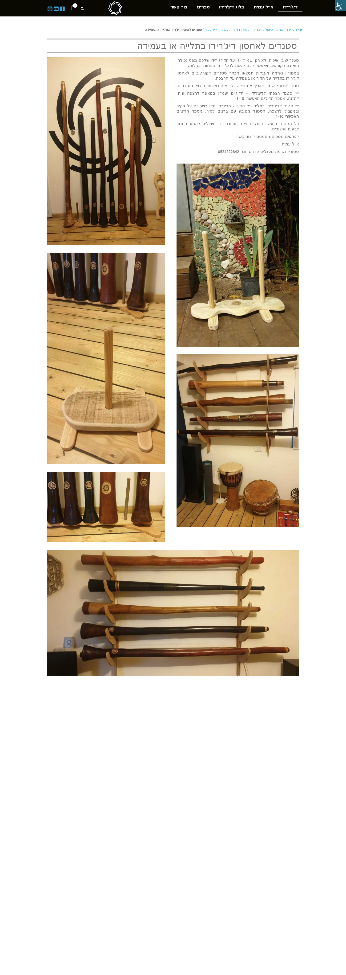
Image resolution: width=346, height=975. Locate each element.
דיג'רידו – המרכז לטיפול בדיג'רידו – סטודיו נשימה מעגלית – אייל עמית (251, 30)
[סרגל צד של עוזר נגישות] (340, 5)
